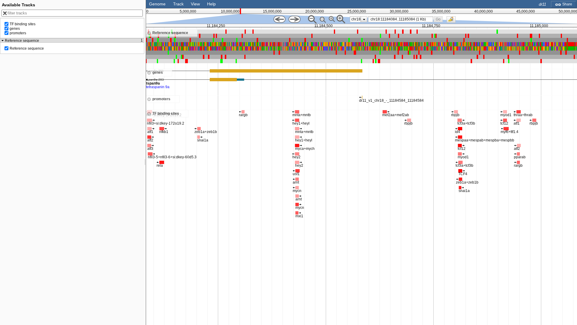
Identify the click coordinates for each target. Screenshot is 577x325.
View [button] (195, 4)
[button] (438, 19)
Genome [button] (157, 4)
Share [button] (566, 4)
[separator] (145, 162)
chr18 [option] (356, 19)
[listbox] (358, 19)
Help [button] (211, 4)
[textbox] (402, 19)
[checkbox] (452, 21)
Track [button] (178, 4)
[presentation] (364, 19)
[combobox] (400, 19)
